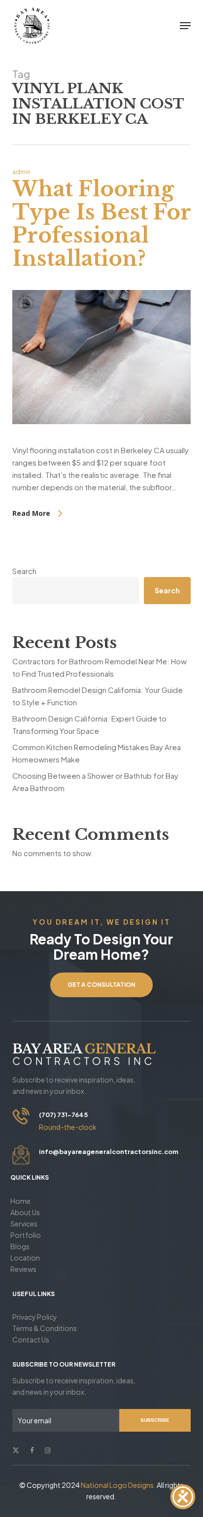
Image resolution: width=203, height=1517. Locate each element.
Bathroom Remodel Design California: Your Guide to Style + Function (97, 696)
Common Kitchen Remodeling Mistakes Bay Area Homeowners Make (96, 753)
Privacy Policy (34, 1316)
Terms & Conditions (44, 1328)
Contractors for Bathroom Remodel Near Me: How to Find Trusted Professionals (99, 667)
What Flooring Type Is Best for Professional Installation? (101, 223)
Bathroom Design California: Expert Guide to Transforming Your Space (89, 724)
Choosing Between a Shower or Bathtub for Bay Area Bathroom (95, 782)
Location (25, 1257)
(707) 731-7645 (63, 1115)
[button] (185, 26)
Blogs (20, 1246)
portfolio (25, 1234)
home (20, 1200)
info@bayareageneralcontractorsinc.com (108, 1152)
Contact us (30, 1339)
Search (24, 571)
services (23, 1223)
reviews (23, 1268)
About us (25, 1212)
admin (21, 172)
